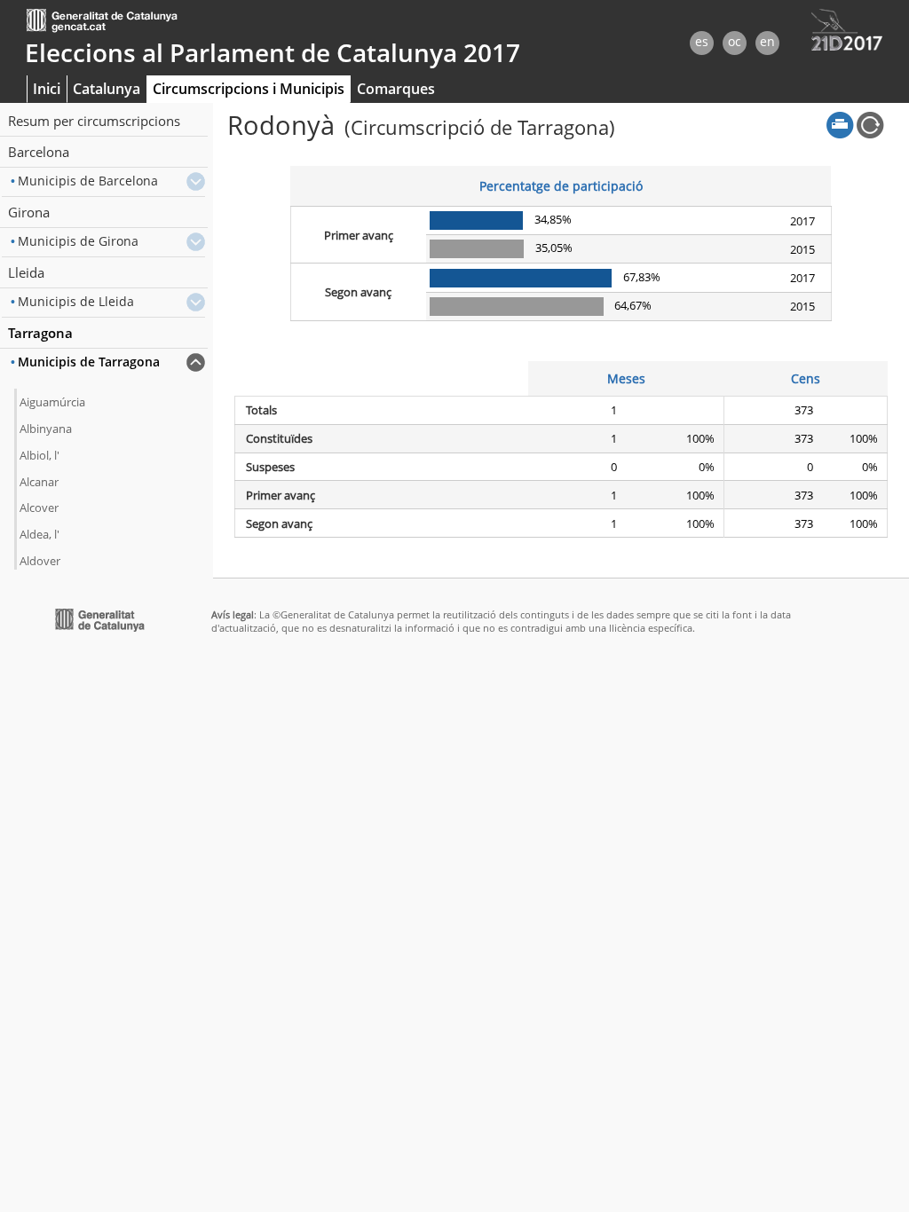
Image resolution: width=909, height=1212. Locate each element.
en (767, 41)
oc (734, 41)
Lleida (26, 272)
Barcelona (38, 152)
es (701, 41)
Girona (29, 212)
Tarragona (40, 333)
